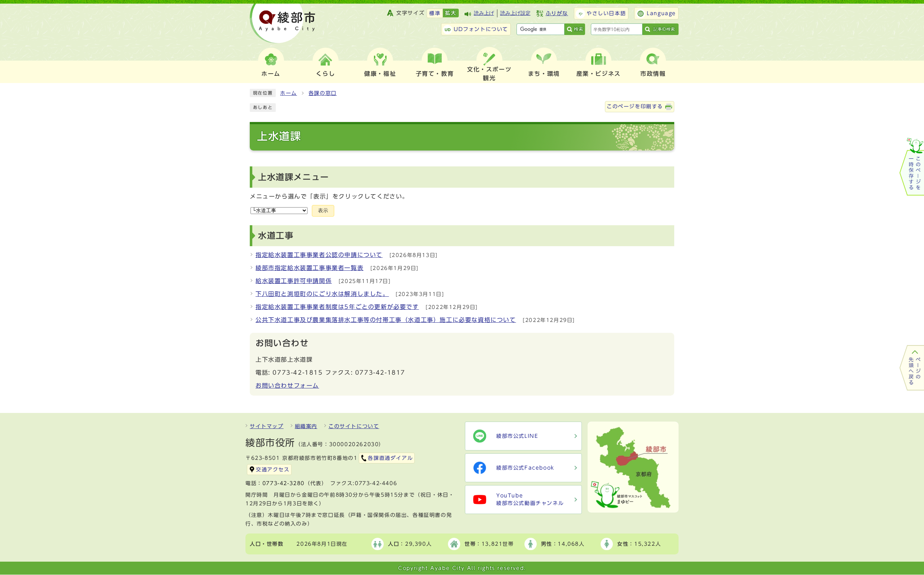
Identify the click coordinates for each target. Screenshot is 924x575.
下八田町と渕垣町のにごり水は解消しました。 (322, 294)
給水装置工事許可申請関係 (294, 281)
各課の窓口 (323, 93)
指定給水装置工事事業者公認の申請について (319, 255)
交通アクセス (273, 469)
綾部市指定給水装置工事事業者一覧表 (309, 268)
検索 (578, 29)
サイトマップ (267, 426)
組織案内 (306, 426)
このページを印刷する (635, 106)
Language (661, 13)
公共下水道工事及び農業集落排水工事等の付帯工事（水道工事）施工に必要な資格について (386, 320)
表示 (323, 210)
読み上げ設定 (515, 13)
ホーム (288, 93)
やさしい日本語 (606, 13)
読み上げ (484, 13)
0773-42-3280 (283, 483)
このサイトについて (353, 426)
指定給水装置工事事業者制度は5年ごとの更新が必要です (337, 307)
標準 (434, 13)
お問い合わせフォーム (287, 385)
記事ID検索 (664, 29)
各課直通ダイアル (390, 458)
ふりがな (557, 13)
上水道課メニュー (293, 177)
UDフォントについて (481, 29)
